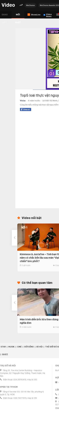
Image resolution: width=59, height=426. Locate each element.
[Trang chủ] (8, 5)
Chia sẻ (26, 109)
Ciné (19, 346)
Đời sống (29, 346)
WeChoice (30, 5)
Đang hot (5, 15)
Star (3, 346)
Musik (11, 346)
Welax (23, 100)
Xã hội (39, 346)
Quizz (5, 354)
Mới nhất (18, 15)
